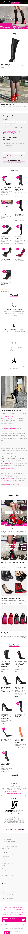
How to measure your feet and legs (11, 131)
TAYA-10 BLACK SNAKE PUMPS (5, 237)
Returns (4, 865)
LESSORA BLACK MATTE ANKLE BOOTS (6, 283)
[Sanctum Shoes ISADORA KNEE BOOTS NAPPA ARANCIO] (21, 731)
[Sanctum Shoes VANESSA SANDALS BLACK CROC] (7, 180)
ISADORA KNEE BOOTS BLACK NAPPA (5, 765)
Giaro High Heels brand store (11, 909)
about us (3, 475)
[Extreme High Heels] (14, 89)
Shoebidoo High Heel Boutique (11, 410)
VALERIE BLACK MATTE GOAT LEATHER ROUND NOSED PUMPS (6, 716)
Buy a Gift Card (5, 860)
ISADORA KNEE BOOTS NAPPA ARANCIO (19, 741)
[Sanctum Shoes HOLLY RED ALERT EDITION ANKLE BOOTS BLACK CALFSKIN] (7, 654)
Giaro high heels (5, 480)
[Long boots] (14, 50)
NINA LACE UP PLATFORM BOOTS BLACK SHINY (20, 214)
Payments (4, 858)
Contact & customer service (8, 837)
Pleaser (18, 416)
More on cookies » (23, 2)
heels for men (4, 463)
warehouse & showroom (9, 428)
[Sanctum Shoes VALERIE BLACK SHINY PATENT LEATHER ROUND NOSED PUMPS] (21, 679)
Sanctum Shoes (17, 415)
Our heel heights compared (8, 841)
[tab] (14, 645)
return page (21, 437)
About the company (6, 880)
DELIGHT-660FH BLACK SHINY (5, 260)
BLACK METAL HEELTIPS (5, 213)
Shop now (7, 25)
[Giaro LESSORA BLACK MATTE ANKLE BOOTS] (7, 274)
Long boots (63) (12, 66)
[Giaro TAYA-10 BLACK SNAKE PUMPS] (7, 229)
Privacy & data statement (8, 875)
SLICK (12, 418)
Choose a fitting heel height (9, 132)
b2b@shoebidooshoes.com (7, 478)
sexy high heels (4, 461)
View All (14, 295)
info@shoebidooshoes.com (7, 468)
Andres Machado (5, 418)
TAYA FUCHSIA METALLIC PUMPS (20, 260)
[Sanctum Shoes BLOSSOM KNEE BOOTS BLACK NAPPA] (21, 180)
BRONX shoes (13, 416)
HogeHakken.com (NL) (18, 912)
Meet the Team (5, 848)
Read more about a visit (7, 898)
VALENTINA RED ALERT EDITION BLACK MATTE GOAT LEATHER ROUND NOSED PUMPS (7, 690)
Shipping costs (5, 856)
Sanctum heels (13, 480)
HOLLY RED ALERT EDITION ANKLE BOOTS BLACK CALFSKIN (6, 664)
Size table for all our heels (9, 130)
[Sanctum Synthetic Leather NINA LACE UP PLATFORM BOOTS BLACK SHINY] (21, 205)
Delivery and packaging (7, 854)
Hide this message (15, 2)
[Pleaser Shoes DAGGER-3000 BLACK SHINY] (21, 229)
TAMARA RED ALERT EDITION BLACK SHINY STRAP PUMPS (21, 664)
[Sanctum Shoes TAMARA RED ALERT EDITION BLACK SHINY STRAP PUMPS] (21, 654)
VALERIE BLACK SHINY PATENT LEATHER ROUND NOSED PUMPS (20, 689)
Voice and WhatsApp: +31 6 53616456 (15, 791)
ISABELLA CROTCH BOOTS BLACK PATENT (20, 715)
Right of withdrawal (6, 870)
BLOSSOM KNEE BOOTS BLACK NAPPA (19, 189)
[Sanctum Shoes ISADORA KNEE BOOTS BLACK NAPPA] (7, 755)
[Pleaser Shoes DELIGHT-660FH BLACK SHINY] (7, 252)
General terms (5, 877)
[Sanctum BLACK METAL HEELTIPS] (7, 205)
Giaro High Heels (5, 416)
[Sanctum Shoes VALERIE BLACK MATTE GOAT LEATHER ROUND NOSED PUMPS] (7, 706)
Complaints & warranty (7, 873)
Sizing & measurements (7, 839)
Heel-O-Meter (5, 844)
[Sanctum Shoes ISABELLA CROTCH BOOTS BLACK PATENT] (21, 706)
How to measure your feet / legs (9, 846)
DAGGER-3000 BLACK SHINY (19, 237)
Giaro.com (21, 909)
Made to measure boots (8, 133)
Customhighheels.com (19, 914)
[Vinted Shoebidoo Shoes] (18, 798)
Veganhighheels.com (8, 914)
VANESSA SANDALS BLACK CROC (6, 188)
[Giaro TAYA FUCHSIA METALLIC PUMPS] (21, 252)
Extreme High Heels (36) (13, 106)
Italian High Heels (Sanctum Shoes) (13, 907)
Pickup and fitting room (7, 863)
